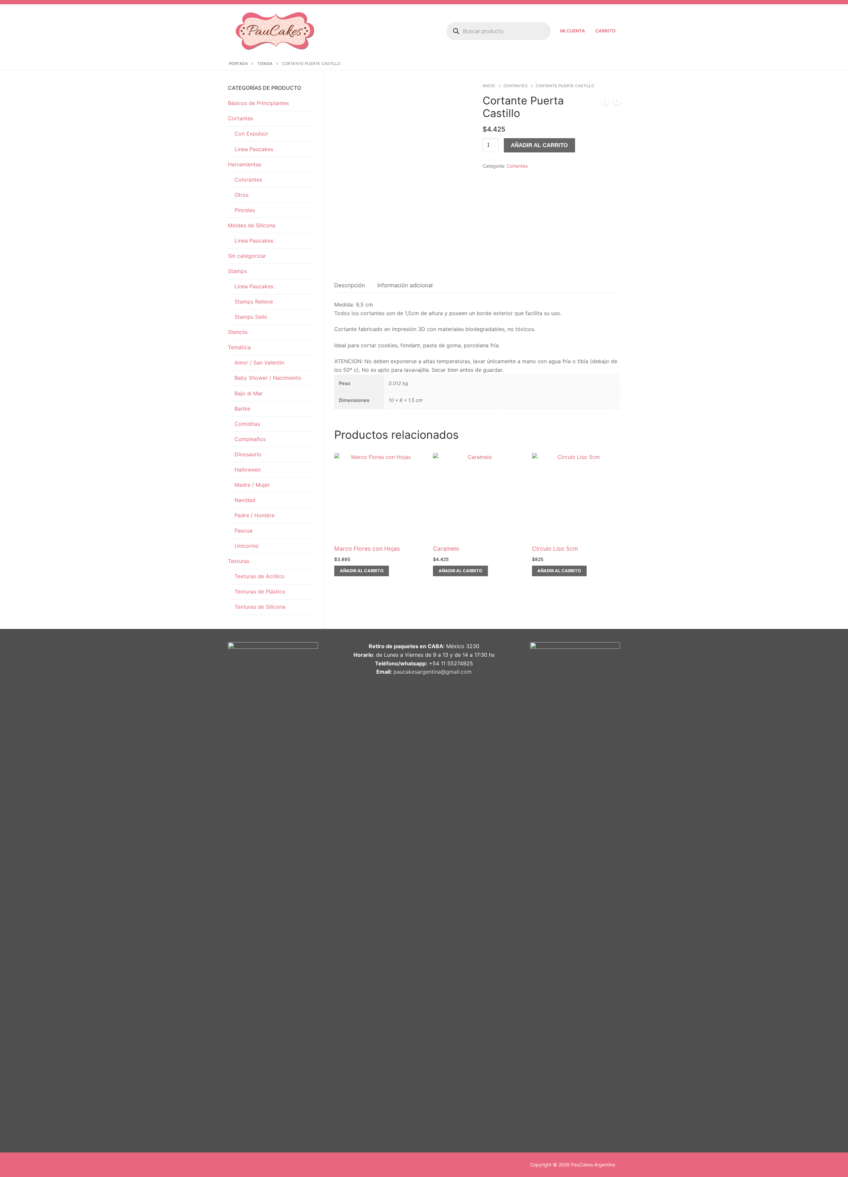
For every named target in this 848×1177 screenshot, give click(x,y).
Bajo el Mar (249, 393)
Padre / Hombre (255, 515)
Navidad (245, 500)
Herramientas (244, 164)
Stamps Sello (251, 316)
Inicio (489, 86)
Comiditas (247, 423)
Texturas (238, 561)
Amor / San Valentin (259, 362)
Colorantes (248, 179)
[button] (361, 571)
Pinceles (245, 210)
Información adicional (405, 285)
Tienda (265, 63)
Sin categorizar (247, 255)
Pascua (243, 530)
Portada (238, 63)
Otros (241, 195)
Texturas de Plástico (260, 591)
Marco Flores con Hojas (367, 548)
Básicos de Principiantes (258, 103)
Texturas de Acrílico (260, 576)
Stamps (237, 271)
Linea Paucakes (254, 149)
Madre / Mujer (252, 484)
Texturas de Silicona (260, 606)
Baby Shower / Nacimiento (268, 377)
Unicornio (247, 545)
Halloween (248, 469)
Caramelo (446, 548)
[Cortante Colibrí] (605, 102)
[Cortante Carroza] (617, 102)
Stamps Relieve (254, 301)
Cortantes (516, 86)
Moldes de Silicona (251, 225)
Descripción (349, 285)
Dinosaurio (248, 454)
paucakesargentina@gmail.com (433, 671)
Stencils (237, 332)
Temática (239, 347)
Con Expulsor (251, 133)
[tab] (349, 285)
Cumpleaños (250, 439)
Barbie (242, 408)
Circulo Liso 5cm (555, 548)
